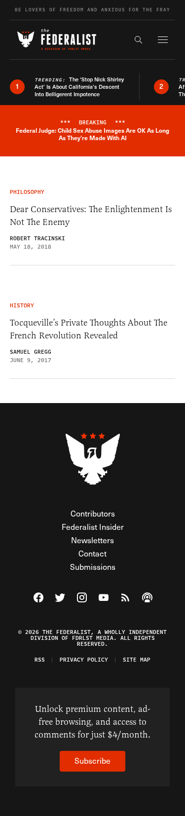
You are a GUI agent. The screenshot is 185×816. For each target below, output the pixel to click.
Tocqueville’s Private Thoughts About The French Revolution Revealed (88, 329)
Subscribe (92, 760)
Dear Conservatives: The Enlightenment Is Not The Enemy (91, 215)
